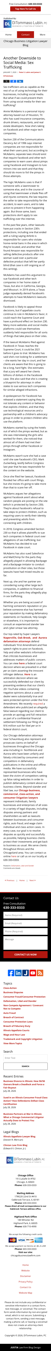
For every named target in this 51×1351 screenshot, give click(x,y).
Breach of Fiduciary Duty (16, 1026)
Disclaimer (25, 1276)
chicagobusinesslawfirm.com (25, 1255)
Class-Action (10, 988)
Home (8, 34)
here (13, 856)
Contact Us (25, 1287)
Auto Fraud (9, 1012)
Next (33, 880)
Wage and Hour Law (14, 1034)
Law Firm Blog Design (25, 1347)
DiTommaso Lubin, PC (35, 1335)
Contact (25, 34)
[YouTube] (33, 973)
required (38, 703)
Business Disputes (13, 992)
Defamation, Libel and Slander (22, 866)
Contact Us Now (25, 954)
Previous (9, 880)
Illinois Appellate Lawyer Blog (19, 1136)
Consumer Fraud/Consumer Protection (24, 996)
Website (25, 1270)
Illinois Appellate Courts (16, 1030)
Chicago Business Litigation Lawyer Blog (26, 23)
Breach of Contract (13, 1017)
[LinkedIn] (18, 973)
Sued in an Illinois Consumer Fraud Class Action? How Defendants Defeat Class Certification (25, 1101)
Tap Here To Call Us (25, 8)
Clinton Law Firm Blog (15, 1145)
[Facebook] (11, 973)
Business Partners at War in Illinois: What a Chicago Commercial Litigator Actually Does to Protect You (23, 1117)
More (42, 34)
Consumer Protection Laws (18, 1021)
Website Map (25, 1292)
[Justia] (25, 973)
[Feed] (40, 973)
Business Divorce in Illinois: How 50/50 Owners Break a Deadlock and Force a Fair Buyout (24, 1084)
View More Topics (12, 1043)
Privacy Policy (26, 1281)
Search (25, 1066)
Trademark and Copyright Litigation (22, 1039)
